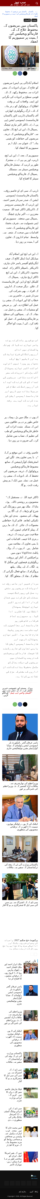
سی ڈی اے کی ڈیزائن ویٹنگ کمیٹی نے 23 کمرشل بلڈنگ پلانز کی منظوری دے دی (13, 1114)
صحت (34, 20)
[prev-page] (32, 954)
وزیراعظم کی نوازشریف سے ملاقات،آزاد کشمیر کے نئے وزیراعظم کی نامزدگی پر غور (13, 1017)
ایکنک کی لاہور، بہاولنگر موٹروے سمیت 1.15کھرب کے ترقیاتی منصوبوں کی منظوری (22, 827)
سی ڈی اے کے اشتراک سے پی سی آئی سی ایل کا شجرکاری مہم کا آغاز (13, 1075)
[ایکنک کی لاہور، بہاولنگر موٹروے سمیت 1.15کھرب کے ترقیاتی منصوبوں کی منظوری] (31, 1035)
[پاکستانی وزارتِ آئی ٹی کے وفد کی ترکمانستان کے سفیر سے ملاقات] (31, 1057)
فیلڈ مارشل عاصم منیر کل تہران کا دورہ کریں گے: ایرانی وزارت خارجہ (13, 1095)
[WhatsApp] (15, 73)
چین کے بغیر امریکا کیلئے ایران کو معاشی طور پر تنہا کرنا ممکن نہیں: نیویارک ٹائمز (13, 1159)
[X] (25, 73)
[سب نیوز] (36, 68)
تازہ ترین (30, 961)
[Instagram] (34, 1183)
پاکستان (30, 11)
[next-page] (35, 954)
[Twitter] (18, 1183)
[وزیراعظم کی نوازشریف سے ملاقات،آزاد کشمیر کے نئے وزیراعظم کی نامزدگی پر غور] (31, 1015)
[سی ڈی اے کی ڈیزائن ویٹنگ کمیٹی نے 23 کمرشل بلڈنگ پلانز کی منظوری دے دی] (31, 1112)
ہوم (36, 11)
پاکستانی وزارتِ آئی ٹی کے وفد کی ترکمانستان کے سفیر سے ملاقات (21, 866)
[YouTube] (29, 1183)
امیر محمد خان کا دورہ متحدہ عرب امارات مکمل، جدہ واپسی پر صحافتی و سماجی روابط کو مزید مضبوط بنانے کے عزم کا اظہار (13, 1136)
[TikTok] (6, 1183)
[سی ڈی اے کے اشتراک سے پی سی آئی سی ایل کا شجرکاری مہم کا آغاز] (31, 1073)
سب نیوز (31, 68)
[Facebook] (20, 73)
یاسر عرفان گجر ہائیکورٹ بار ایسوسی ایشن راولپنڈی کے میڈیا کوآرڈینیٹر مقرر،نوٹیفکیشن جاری (14, 995)
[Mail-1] (12, 1183)
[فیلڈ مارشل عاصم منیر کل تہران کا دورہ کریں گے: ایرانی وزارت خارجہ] (31, 1093)
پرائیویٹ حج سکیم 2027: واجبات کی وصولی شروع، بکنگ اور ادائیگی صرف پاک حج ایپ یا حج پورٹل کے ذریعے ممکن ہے (20, 944)
